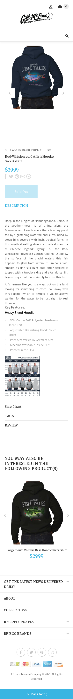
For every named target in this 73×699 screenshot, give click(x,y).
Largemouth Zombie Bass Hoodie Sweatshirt (36, 550)
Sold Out (21, 192)
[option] (36, 77)
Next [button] (63, 93)
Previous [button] (10, 93)
